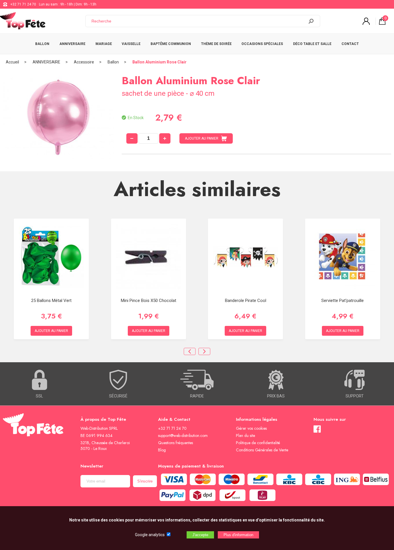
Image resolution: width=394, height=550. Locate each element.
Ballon (113, 62)
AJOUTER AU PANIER (201, 138)
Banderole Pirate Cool (245, 300)
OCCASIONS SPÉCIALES (262, 44)
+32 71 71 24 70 (23, 4)
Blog (162, 450)
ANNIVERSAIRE (72, 44)
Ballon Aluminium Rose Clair (159, 62)
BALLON (42, 44)
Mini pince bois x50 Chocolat (148, 300)
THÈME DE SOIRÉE (216, 44)
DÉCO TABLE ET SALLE (312, 44)
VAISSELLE (131, 44)
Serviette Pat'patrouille (342, 300)
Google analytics (150, 534)
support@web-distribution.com (183, 435)
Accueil (12, 62)
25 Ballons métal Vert (51, 300)
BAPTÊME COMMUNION (171, 44)
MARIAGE (103, 44)
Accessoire (84, 62)
